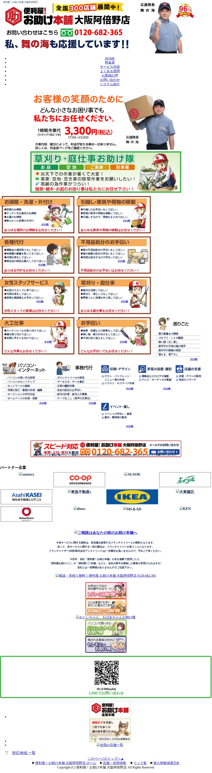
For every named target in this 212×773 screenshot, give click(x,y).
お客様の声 (110, 75)
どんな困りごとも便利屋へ (175, 324)
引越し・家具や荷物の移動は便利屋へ (113, 201)
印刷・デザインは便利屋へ (118, 369)
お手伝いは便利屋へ (113, 323)
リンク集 (140, 763)
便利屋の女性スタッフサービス (37, 282)
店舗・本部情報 (114, 763)
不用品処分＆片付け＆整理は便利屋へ (113, 242)
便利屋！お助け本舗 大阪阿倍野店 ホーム (65, 763)
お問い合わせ (110, 80)
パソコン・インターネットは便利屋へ (25, 368)
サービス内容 (110, 67)
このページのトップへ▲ (106, 758)
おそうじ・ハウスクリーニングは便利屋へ (37, 201)
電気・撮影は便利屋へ (156, 369)
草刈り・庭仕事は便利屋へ (113, 282)
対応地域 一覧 (24, 753)
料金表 (110, 62)
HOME (110, 58)
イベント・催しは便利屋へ (118, 407)
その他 (45, 224)
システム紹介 (110, 84)
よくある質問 (110, 71)
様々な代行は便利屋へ (37, 242)
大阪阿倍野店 (102, 19)
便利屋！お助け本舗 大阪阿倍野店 (20, 2)
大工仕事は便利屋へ (37, 323)
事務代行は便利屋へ (74, 368)
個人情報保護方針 (166, 763)
